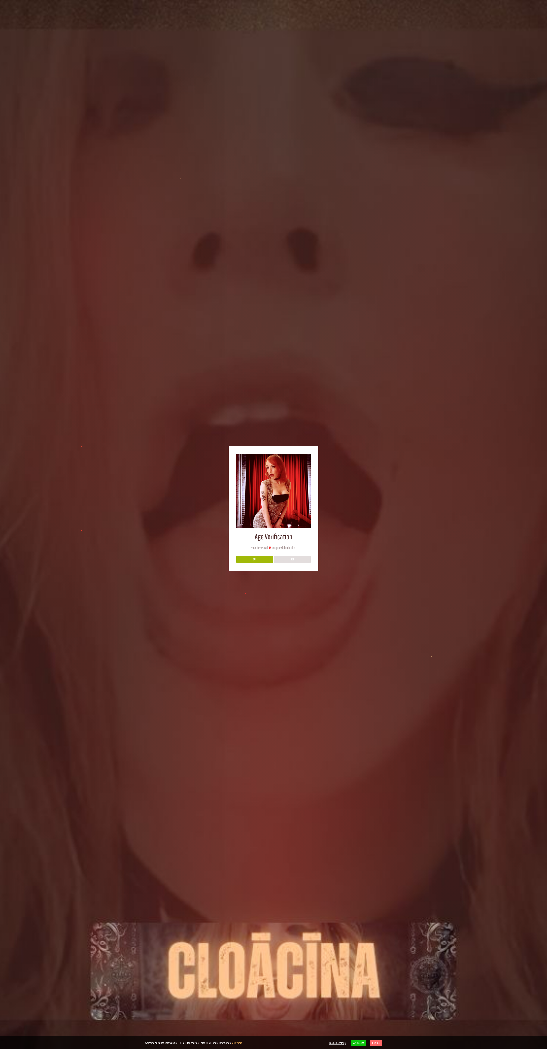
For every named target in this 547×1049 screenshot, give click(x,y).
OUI (254, 559)
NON (292, 559)
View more (237, 1043)
